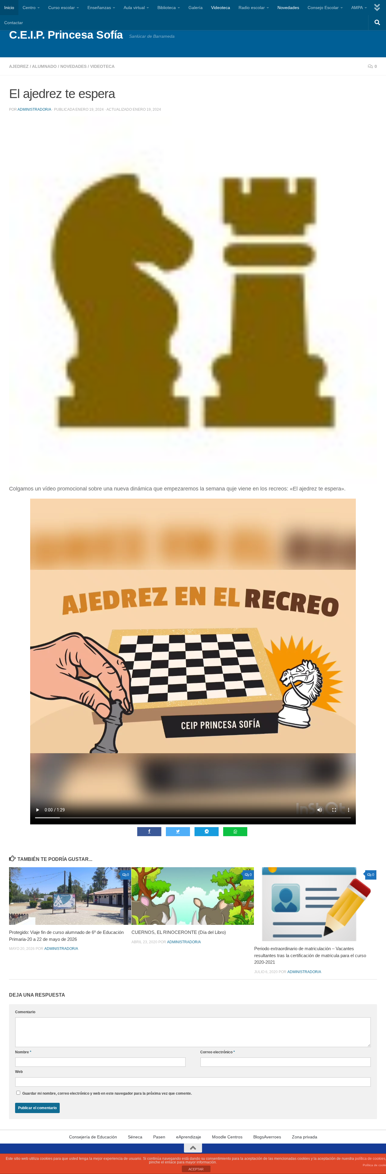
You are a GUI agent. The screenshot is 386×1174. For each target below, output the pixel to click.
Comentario (25, 1012)
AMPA (357, 7)
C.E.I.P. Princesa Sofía (66, 35)
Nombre (23, 1052)
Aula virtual (134, 7)
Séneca (135, 1136)
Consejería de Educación (93, 1136)
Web (19, 1072)
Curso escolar (61, 7)
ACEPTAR (196, 1169)
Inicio (9, 7)
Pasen (159, 1136)
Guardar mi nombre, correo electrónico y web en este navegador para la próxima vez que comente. (107, 1093)
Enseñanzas (99, 7)
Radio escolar (252, 7)
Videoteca (220, 7)
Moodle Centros (227, 1136)
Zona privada (304, 1136)
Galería (195, 7)
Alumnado (44, 66)
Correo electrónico (217, 1052)
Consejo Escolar (323, 7)
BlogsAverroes (267, 1136)
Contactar (13, 22)
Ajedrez (19, 66)
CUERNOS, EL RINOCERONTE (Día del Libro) (178, 932)
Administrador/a (34, 109)
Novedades (288, 7)
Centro (29, 7)
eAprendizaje (188, 1136)
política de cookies (370, 1159)
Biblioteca (166, 7)
